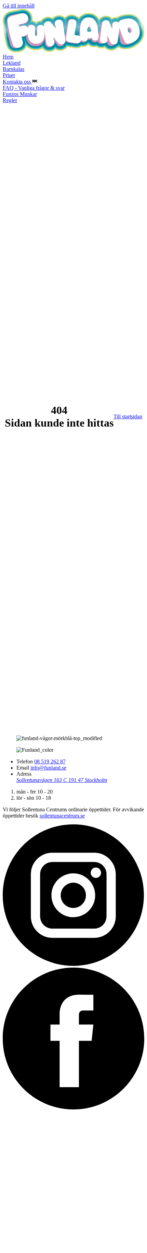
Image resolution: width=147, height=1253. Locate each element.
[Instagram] (73, 964)
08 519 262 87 (50, 761)
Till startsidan (127, 416)
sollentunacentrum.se (62, 816)
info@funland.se (48, 768)
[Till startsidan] (73, 50)
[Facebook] (73, 1107)
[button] (34, 82)
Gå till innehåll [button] (19, 6)
